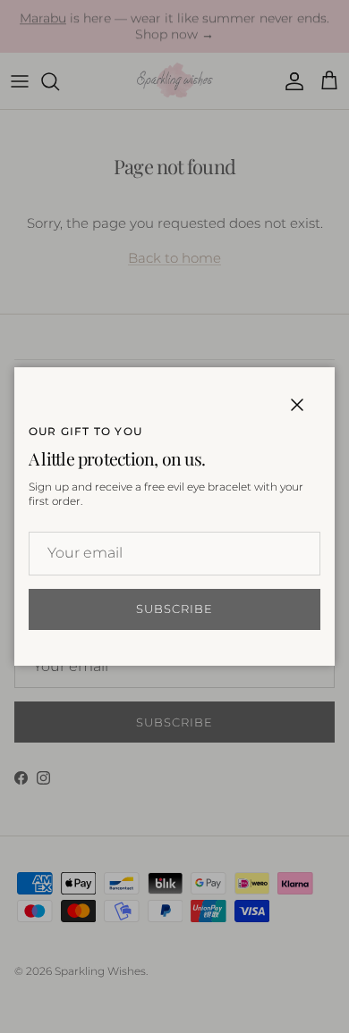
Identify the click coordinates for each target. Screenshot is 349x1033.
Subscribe (174, 608)
